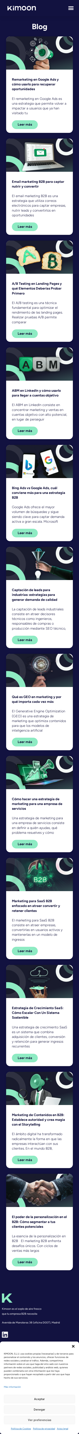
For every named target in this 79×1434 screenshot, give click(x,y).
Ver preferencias (39, 1420)
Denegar (39, 1410)
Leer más (25, 124)
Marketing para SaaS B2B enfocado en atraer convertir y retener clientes (36, 906)
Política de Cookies (21, 1428)
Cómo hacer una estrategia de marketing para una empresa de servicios (37, 804)
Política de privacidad (44, 1428)
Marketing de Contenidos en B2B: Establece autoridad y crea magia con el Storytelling (38, 1120)
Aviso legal (62, 1428)
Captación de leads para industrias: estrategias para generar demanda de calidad (34, 595)
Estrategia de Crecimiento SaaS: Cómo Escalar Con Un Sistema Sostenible (37, 1013)
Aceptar (39, 1399)
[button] (73, 1346)
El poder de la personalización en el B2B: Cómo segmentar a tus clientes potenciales (39, 1222)
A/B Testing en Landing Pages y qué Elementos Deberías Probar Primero (37, 288)
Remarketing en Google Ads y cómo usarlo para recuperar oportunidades (35, 84)
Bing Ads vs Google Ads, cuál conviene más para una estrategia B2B (38, 493)
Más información (12, 1387)
